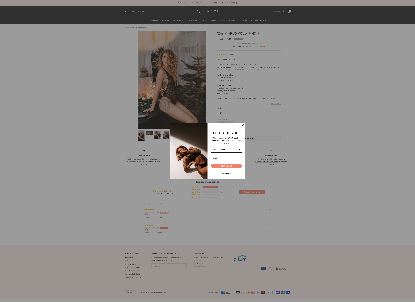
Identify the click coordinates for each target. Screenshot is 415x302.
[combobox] (226, 150)
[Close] (242, 125)
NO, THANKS (226, 173)
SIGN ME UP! (226, 166)
